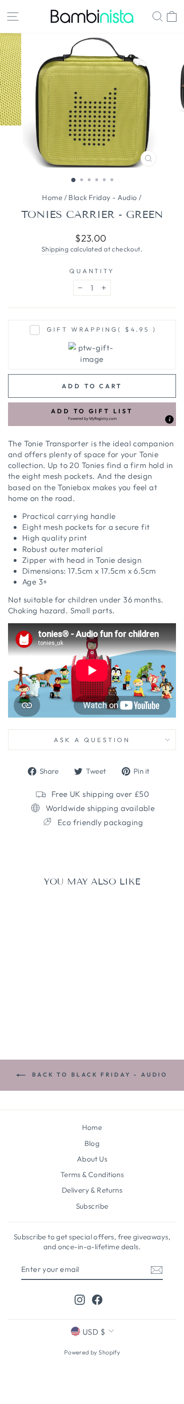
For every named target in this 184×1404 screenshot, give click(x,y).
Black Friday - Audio (102, 197)
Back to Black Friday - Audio (98, 1074)
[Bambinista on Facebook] (97, 1299)
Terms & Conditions (92, 1174)
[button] (92, 414)
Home (52, 197)
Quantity (92, 271)
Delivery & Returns (92, 1190)
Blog (92, 1143)
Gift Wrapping (102, 329)
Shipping (55, 249)
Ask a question (92, 740)
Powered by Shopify (92, 1352)
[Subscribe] (157, 1269)
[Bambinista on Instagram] (80, 1299)
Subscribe (92, 1206)
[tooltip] (169, 419)
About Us (92, 1158)
